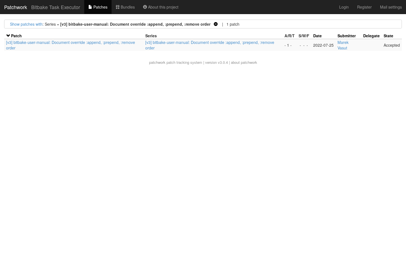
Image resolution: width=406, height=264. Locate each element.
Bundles (127, 7)
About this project (162, 7)
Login (344, 7)
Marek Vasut (343, 45)
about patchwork (244, 62)
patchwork (157, 62)
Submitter (347, 35)
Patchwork (15, 6)
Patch (16, 35)
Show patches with (26, 24)
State (388, 35)
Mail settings (391, 7)
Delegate (371, 35)
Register (364, 7)
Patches (99, 7)
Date (317, 35)
